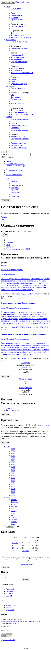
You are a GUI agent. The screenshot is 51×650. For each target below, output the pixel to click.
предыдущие (25, 365)
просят (16, 59)
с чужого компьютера (15, 166)
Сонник (14, 81)
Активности (16, 99)
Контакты (15, 192)
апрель (14, 506)
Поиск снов (16, 9)
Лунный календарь (19, 84)
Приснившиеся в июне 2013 (18, 249)
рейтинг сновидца (21, 37)
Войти (4, 157)
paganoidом (12, 621)
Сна (12, 95)
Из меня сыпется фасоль (12, 270)
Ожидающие (17, 55)
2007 (13, 482)
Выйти (14, 181)
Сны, (8, 7)
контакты (17, 110)
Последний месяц (19, 48)
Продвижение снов (19, 62)
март (13, 504)
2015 (13, 464)
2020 (13, 453)
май (12, 508)
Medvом (4, 621)
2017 (13, 460)
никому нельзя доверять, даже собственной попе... (23, 334)
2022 (13, 449)
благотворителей (34, 621)
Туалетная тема (22, 308)
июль (13, 513)
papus (13, 327)
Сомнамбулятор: (23, 2)
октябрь (14, 519)
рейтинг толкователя (22, 73)
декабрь (14, 524)
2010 (13, 475)
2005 (13, 486)
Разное (9, 117)
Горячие (14, 18)
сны (15, 33)
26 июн (4, 265)
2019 (13, 456)
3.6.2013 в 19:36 (24, 358)
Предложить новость (20, 139)
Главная (9, 242)
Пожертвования (17, 145)
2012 (13, 471)
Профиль (15, 190)
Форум (9, 596)
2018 (13, 458)
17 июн (4, 298)
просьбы (17, 57)
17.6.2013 (44, 327)
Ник (3, 152)
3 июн (3, 329)
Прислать (10, 610)
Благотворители (18, 103)
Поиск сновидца (18, 88)
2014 (13, 467)
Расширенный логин (15, 170)
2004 (13, 489)
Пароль (4, 154)
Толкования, (11, 40)
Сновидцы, (10, 86)
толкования (18, 68)
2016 (13, 462)
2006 (13, 484)
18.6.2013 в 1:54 (22, 327)
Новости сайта (18, 136)
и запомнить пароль (15, 164)
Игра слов (10, 408)
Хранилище (11, 605)
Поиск (8, 607)
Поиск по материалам (20, 119)
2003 (13, 491)
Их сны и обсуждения (20, 112)
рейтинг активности (22, 114)
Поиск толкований (19, 42)
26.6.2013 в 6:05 (30, 294)
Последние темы (18, 125)
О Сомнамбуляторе (19, 147)
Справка (9, 591)
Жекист (14, 358)
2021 (13, 451)
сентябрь (14, 517)
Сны (8, 245)
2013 (13, 469)
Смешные (10, 247)
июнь (13, 511)
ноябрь (14, 522)
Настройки (15, 196)
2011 (13, 473)
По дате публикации (25, 565)
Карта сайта (11, 589)
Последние (16, 15)
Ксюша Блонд (18, 294)
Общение (15, 188)
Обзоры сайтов (17, 26)
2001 (13, 495)
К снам (17, 70)
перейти (10, 526)
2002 (13, 493)
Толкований (16, 97)
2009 (13, 478)
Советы (14, 79)
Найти (25, 579)
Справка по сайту (18, 143)
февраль (14, 502)
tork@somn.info (13, 623)
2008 (13, 480)
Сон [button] (4, 218)
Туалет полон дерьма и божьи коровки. (18, 303)
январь (14, 500)
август (13, 515)
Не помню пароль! (14, 175)
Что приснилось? (10, 231)
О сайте (9, 593)
